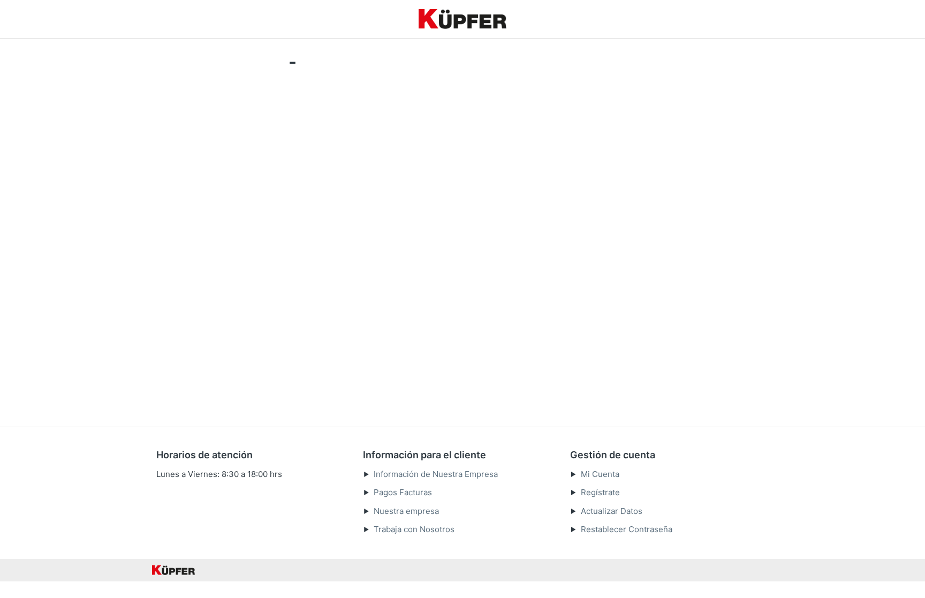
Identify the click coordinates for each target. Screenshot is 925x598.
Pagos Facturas (403, 492)
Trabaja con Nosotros (414, 529)
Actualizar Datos (611, 511)
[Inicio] (462, 19)
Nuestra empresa (406, 511)
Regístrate (600, 492)
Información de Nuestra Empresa (436, 474)
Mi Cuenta (600, 474)
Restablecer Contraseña (626, 529)
